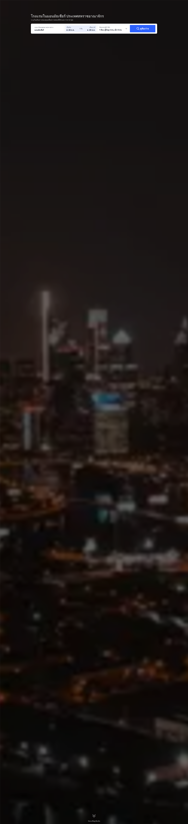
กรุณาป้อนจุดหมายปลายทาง (43, 27)
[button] (170, 3)
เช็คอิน (68, 27)
